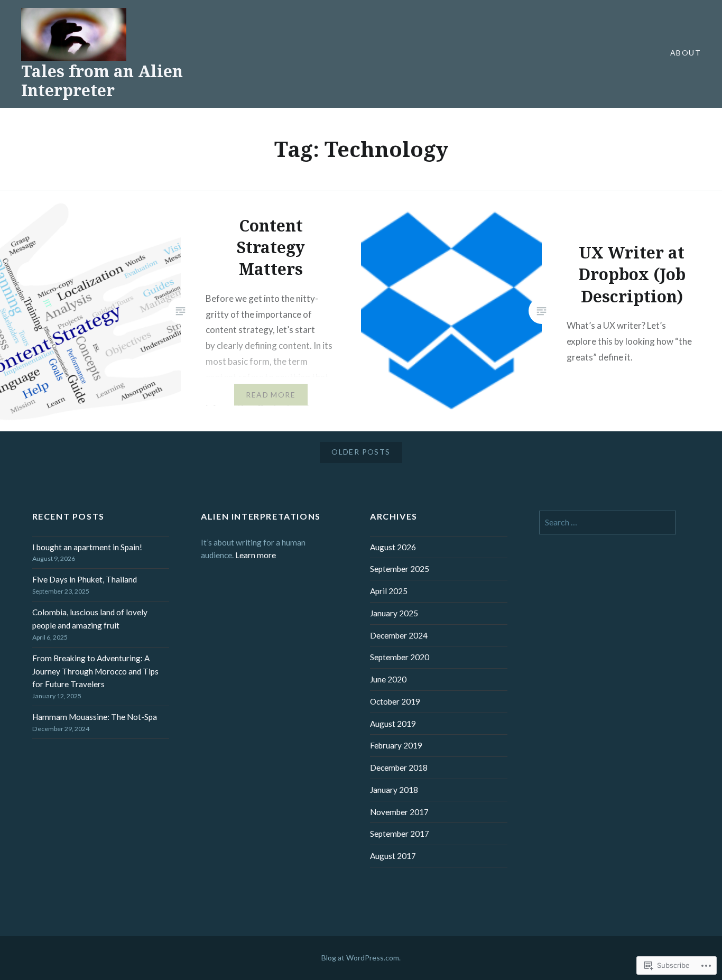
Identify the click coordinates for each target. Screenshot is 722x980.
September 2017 (399, 833)
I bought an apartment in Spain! (87, 547)
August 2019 (393, 723)
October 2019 (395, 701)
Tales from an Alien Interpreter (102, 80)
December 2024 (399, 635)
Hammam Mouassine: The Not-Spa (94, 717)
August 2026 (393, 547)
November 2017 (399, 812)
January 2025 (394, 613)
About (685, 52)
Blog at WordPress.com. (361, 957)
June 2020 (388, 679)
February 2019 (396, 745)
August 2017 (393, 856)
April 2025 (389, 591)
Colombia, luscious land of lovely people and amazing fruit (89, 618)
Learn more (255, 555)
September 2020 (399, 657)
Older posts (360, 451)
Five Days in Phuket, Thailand (84, 579)
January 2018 (394, 789)
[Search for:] (608, 522)
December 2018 (399, 767)
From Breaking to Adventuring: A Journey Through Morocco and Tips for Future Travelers (95, 671)
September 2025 (399, 569)
